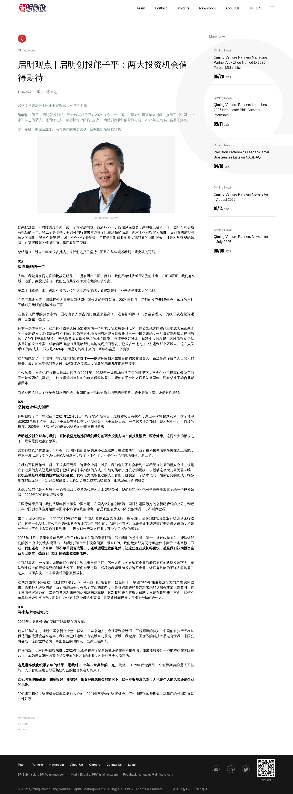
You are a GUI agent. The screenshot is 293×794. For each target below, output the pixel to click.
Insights (183, 8)
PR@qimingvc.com (105, 774)
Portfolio (161, 8)
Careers (94, 764)
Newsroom (207, 8)
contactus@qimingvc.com (155, 774)
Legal (132, 764)
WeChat (266, 780)
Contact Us (114, 764)
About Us (232, 8)
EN (258, 8)
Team (141, 8)
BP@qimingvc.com (52, 774)
